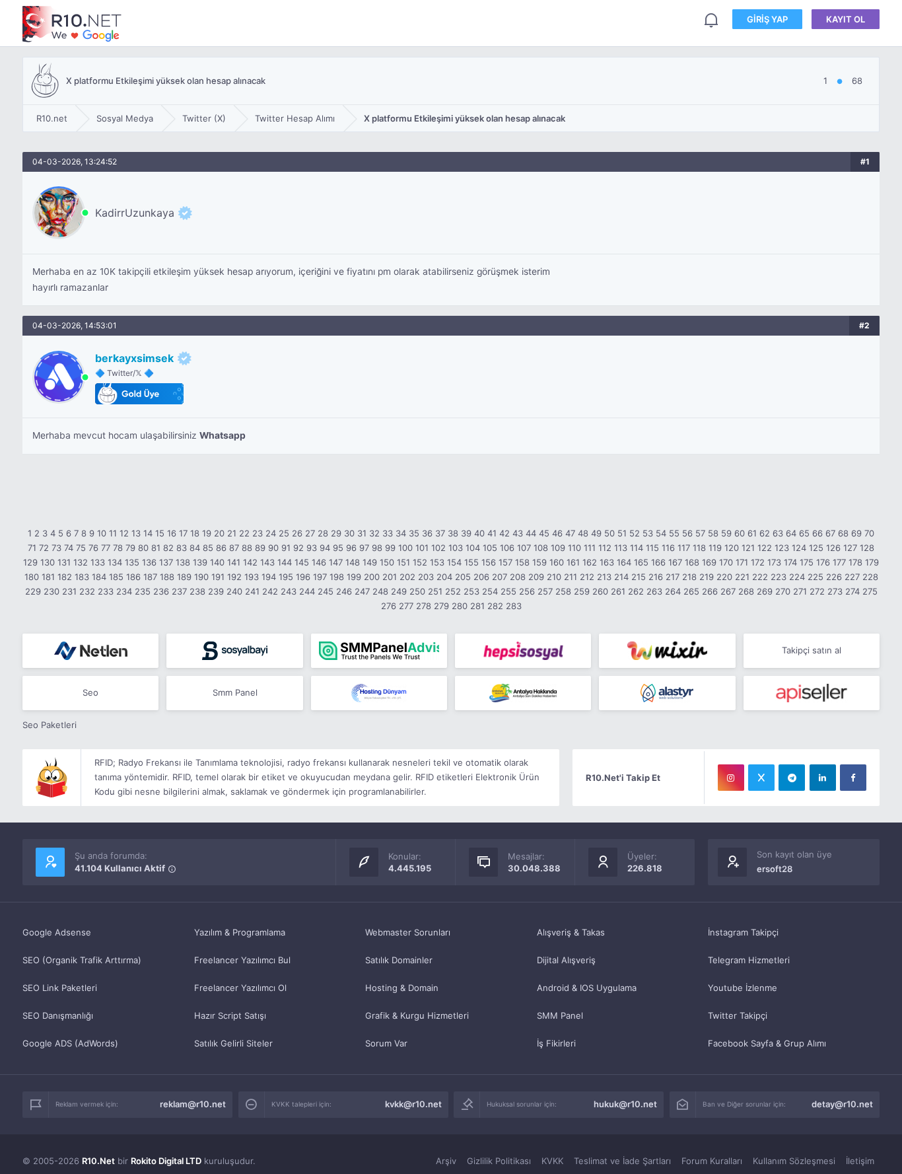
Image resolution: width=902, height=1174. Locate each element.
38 (453, 533)
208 (518, 576)
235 (143, 591)
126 (833, 547)
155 (471, 562)
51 (622, 533)
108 (541, 547)
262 (636, 591)
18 (194, 533)
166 (658, 562)
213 (604, 576)
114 (636, 547)
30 (349, 533)
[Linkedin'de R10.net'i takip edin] (823, 777)
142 (250, 562)
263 (654, 591)
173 (774, 562)
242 (270, 591)
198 (337, 576)
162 (589, 562)
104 (473, 547)
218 (689, 576)
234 (124, 591)
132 (80, 562)
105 (490, 547)
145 (302, 562)
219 (706, 576)
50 (609, 533)
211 (570, 576)
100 (405, 547)
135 (132, 562)
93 (311, 547)
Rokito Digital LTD (166, 1161)
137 (166, 562)
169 (709, 562)
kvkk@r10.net (413, 1104)
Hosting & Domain (401, 987)
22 (244, 533)
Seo (90, 692)
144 (284, 562)
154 (454, 562)
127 (850, 547)
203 (426, 576)
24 (270, 533)
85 (208, 547)
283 (514, 606)
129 (30, 562)
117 (683, 547)
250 (417, 591)
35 (414, 533)
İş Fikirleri (556, 1043)
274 (852, 591)
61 (752, 533)
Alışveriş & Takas (571, 932)
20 (219, 533)
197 (320, 576)
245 (325, 591)
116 (668, 547)
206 (481, 576)
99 (390, 547)
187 (150, 576)
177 (839, 562)
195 (286, 576)
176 (823, 562)
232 (87, 591)
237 (179, 591)
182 (64, 576)
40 (479, 533)
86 (221, 547)
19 (206, 533)
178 (855, 562)
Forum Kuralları (711, 1161)
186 (133, 576)
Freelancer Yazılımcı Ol (240, 987)
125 (816, 547)
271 (800, 591)
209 (536, 576)
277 (406, 606)
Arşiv (446, 1161)
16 (171, 533)
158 (522, 562)
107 (524, 547)
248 (380, 591)
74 (68, 547)
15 (159, 533)
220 (724, 576)
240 (234, 591)
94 (325, 547)
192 (234, 576)
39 (466, 533)
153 (437, 562)
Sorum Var (386, 1043)
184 (99, 576)
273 (835, 591)
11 (113, 533)
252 (453, 591)
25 (284, 533)
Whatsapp (222, 435)
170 (726, 562)
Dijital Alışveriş (566, 960)
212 (587, 576)
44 (531, 533)
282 (495, 606)
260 (600, 591)
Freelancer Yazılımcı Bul (242, 960)
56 (687, 533)
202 (407, 576)
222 (760, 576)
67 (830, 533)
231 (69, 591)
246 (344, 591)
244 (307, 591)
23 (257, 533)
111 (590, 547)
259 (582, 591)
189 (184, 576)
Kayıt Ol (845, 19)
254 (490, 591)
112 (604, 547)
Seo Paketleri (49, 724)
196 (303, 576)
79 (130, 547)
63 (778, 533)
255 (508, 591)
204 (444, 576)
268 (746, 591)
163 (607, 562)
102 (438, 547)
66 (817, 533)
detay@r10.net (842, 1104)
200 (372, 576)
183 (82, 576)
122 (764, 547)
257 (545, 591)
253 (471, 591)
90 (273, 547)
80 (143, 547)
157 (505, 562)
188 (167, 576)
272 (817, 591)
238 (197, 591)
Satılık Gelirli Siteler (233, 1043)
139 (200, 562)
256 (527, 591)
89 (260, 547)
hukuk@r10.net (625, 1104)
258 (563, 591)
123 (782, 547)
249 (399, 591)
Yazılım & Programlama (239, 932)
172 (758, 562)
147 (336, 562)
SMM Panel (560, 1015)
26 (297, 533)
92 (298, 547)
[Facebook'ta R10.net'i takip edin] (853, 777)
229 (33, 591)
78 (118, 547)
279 (441, 606)
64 (791, 533)
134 (115, 562)
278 (423, 606)
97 (364, 547)
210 (554, 576)
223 (778, 576)
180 (31, 576)
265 (691, 591)
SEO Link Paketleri (59, 987)
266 (710, 591)
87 (234, 547)
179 (872, 562)
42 (504, 533)
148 (352, 562)
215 (638, 576)
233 (106, 591)
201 (389, 576)
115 (652, 547)
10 (101, 533)
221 (742, 576)
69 (856, 533)
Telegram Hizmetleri (749, 960)
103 (455, 547)
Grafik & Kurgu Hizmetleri (417, 1015)
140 (217, 562)
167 (675, 562)
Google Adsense (56, 932)
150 (387, 562)
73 (56, 547)
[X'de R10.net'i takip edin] (761, 777)
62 (764, 533)
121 (748, 547)
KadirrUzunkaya (134, 212)
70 (869, 533)
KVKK (552, 1161)
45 (544, 533)
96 (351, 547)
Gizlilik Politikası (499, 1161)
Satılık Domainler (399, 960)
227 (852, 576)
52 (634, 533)
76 (93, 547)
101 (422, 547)
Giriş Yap (767, 19)
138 (183, 562)
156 (488, 562)
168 (692, 562)
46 (557, 533)
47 (570, 533)
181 (48, 576)
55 (674, 533)
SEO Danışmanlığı (57, 1015)
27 (310, 533)
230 (51, 591)
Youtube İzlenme (742, 987)
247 (362, 591)
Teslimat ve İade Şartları (622, 1161)
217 (672, 576)
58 (713, 533)
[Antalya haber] (523, 693)
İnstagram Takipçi (743, 932)
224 (797, 576)
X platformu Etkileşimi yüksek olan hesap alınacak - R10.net (71, 24)
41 (492, 533)
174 (790, 562)
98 (377, 547)
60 (739, 533)
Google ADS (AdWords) (70, 1043)
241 (252, 591)
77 (105, 547)
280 (460, 606)
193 (251, 576)
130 (47, 562)
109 (558, 547)
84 (195, 547)
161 (573, 562)
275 (870, 591)
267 (728, 591)
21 (231, 533)
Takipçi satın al (811, 650)
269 (765, 591)
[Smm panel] (379, 651)
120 (731, 547)
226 (834, 576)
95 (338, 547)
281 (477, 606)
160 (556, 562)
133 (97, 562)
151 (403, 562)
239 (216, 591)
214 (621, 576)
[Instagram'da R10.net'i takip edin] (731, 777)
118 (699, 547)
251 (435, 591)
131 (64, 562)
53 (647, 533)
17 (183, 533)
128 (867, 547)
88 (247, 547)
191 (218, 576)
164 (624, 562)
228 (870, 576)
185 (116, 576)
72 (44, 547)
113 (620, 547)
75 (81, 547)
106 (507, 547)
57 (700, 533)
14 (148, 533)
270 (782, 591)
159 (539, 562)
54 (661, 533)
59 (726, 533)
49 (596, 533)
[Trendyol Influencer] (667, 651)
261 (618, 591)
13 (136, 533)
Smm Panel (235, 692)
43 (517, 533)
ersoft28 (774, 868)
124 (799, 547)
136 (149, 562)
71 (32, 547)
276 (388, 606)
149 (370, 562)
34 (401, 533)
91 (286, 547)
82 (168, 547)
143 (267, 562)
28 (323, 533)
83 (181, 547)
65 (804, 533)
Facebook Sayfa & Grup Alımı (767, 1043)
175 (807, 562)
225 (815, 576)
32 (374, 533)
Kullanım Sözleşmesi (794, 1161)
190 (201, 576)
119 (715, 547)
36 (427, 533)
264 (673, 591)
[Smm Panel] (234, 651)
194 (268, 576)
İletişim (860, 1161)
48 (583, 533)
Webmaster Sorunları (407, 932)
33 (387, 533)
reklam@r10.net (193, 1104)
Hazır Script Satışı (230, 1015)
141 (233, 562)
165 (641, 562)
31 (361, 533)
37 (440, 533)
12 (124, 533)
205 (463, 576)
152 (420, 562)
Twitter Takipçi (737, 1015)
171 (742, 562)
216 (655, 576)
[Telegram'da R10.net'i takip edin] (792, 777)
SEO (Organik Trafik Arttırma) (81, 960)
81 (155, 547)
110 (574, 547)
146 (319, 562)
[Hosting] (90, 651)
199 (354, 576)
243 (288, 591)
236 (161, 591)
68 (843, 533)
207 (499, 576)
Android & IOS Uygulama (587, 987)
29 (336, 533)
